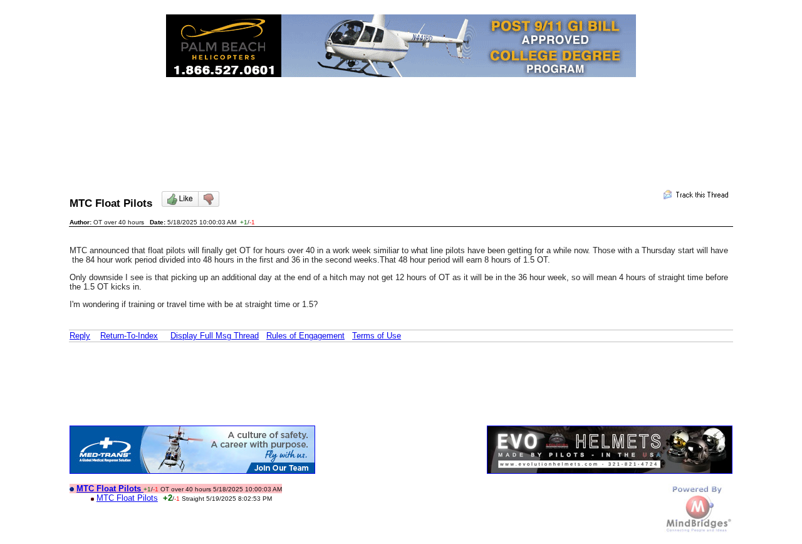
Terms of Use (376, 335)
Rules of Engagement (305, 335)
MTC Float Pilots (127, 498)
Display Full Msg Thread (214, 335)
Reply (80, 335)
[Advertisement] (401, 123)
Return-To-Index (129, 335)
